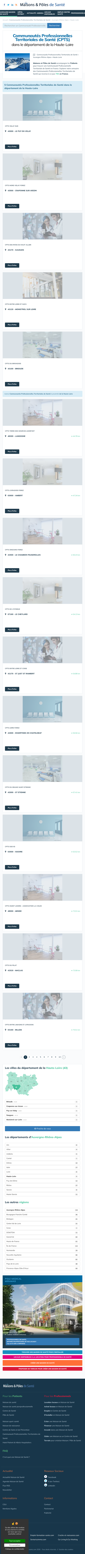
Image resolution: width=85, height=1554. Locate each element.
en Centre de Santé (55, 1411)
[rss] (16, 5)
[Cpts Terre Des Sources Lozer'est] (42, 412)
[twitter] (8, 5)
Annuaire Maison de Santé (7, 13)
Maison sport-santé (11, 1421)
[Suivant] (64, 1057)
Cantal (41, 1158)
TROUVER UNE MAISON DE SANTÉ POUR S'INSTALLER (42, 1352)
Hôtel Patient (21, 13)
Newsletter (7, 1490)
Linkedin (51, 1486)
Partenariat (49, 1509)
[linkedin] (12, 5)
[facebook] (4, 5)
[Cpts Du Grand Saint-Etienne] (42, 768)
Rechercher (54, 25)
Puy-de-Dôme (41, 1181)
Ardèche (41, 1154)
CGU (5, 1504)
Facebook (52, 1477)
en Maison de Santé (59, 1402)
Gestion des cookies (66, 1549)
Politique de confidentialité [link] (14, 1549)
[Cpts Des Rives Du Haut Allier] (42, 226)
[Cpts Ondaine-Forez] (42, 531)
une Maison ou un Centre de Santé (61, 1436)
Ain (41, 1145)
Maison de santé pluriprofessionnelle (18, 1406)
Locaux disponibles (49, 13)
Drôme (41, 1163)
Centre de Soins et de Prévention (16, 1430)
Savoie (41, 1190)
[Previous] (21, 1057)
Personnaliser (14, 1545)
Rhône (41, 1185)
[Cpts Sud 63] (42, 828)
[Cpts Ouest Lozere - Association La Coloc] (42, 887)
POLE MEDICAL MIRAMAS (13, 1280)
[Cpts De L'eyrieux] (42, 590)
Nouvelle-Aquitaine (41, 1255)
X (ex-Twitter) (53, 1481)
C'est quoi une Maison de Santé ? (16, 1457)
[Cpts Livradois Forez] (42, 472)
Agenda (40, 13)
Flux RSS (6, 1486)
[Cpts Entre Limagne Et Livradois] (42, 1006)
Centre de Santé (9, 1411)
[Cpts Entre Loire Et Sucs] (42, 285)
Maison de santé (9, 1402)
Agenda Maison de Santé (13, 1481)
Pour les (12, 1396)
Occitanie (41, 1259)
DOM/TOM (41, 1232)
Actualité (31, 13)
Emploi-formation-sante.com (42, 1535)
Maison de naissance (11, 1425)
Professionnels (78, 13)
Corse (41, 1228)
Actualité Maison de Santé (13, 1477)
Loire (41, 1172)
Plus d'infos (12, 147)
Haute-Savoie (41, 1194)
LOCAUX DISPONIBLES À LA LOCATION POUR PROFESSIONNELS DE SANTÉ (42, 1357)
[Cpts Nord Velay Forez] (42, 167)
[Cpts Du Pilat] (42, 946)
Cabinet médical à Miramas (16, 1335)
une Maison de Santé (55, 1421)
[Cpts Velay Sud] (42, 107)
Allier (41, 1149)
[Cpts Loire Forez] (42, 709)
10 (60, 1057)
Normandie (41, 1250)
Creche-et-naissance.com (68, 1535)
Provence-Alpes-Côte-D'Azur (41, 1268)
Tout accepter (14, 1541)
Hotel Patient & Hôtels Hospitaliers (17, 1442)
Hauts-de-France (41, 1241)
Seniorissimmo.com (38, 1539)
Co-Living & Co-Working (68, 1539)
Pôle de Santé (8, 1415)
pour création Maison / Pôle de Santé (62, 1440)
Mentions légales (10, 1509)
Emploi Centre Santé (64, 13)
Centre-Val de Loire (41, 1223)
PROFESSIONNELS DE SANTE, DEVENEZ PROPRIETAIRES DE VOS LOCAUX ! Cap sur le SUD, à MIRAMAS (21, 1341)
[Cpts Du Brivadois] (42, 345)
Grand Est (41, 1237)
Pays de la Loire (41, 1264)
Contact (47, 1504)
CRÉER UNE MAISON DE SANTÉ (42, 1363)
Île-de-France (42, 1246)
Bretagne (41, 1219)
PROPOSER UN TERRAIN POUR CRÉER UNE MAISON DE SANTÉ (43, 1369)
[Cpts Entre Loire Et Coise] (42, 650)
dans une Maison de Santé (58, 1430)
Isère (41, 1167)
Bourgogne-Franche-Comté (41, 1214)
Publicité (47, 1513)
